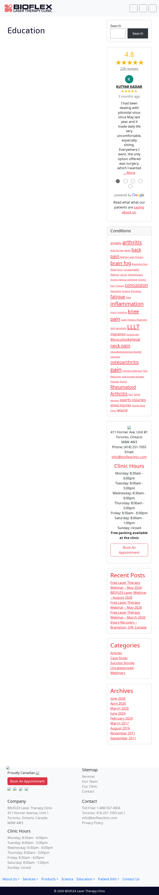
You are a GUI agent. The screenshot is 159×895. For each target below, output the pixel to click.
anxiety (116, 243)
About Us (9, 879)
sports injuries (133, 399)
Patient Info (107, 879)
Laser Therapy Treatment (134, 319)
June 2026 (117, 698)
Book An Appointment (129, 550)
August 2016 (120, 728)
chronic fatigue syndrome (123, 279)
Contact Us (131, 879)
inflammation (127, 303)
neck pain (120, 346)
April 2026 (118, 703)
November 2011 (122, 733)
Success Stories (122, 663)
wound (122, 410)
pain (116, 369)
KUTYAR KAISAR (129, 86)
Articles (116, 653)
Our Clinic (89, 786)
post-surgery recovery (133, 376)
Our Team (90, 781)
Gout (128, 297)
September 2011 (123, 738)
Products (48, 879)
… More (129, 172)
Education (136, 291)
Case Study (119, 658)
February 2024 (121, 718)
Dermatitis (115, 291)
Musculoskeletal (125, 339)
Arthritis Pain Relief (120, 250)
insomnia (122, 312)
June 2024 (117, 713)
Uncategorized (122, 668)
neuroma (115, 356)
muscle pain (132, 334)
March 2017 (119, 723)
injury (113, 312)
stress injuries (120, 405)
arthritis (132, 242)
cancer (123, 274)
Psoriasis (114, 381)
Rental (123, 381)
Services (88, 776)
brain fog (120, 263)
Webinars (117, 673)
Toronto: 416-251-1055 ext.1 (103, 813)
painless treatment (132, 370)
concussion (136, 285)
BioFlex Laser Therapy (131, 257)
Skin (130, 394)
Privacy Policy (92, 823)
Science (67, 879)
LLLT (133, 327)
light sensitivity (118, 328)
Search (115, 26)
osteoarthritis (124, 362)
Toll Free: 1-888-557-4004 (101, 808)
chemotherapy (135, 274)
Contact (88, 791)
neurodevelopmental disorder (126, 351)
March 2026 (119, 708)
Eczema (126, 291)
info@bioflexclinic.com (129, 457)
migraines (117, 334)
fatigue (117, 297)
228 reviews (129, 68)
